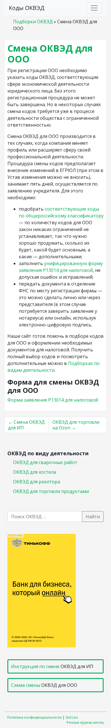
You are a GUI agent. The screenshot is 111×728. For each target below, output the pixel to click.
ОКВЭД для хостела (34, 472)
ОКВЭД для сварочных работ (45, 462)
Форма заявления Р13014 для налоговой (52, 400)
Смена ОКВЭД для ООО (49, 53)
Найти (93, 516)
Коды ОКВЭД (26, 8)
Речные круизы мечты (85, 722)
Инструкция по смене (35, 666)
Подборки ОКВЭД (33, 21)
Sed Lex (71, 717)
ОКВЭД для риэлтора (36, 482)
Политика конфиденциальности (34, 717)
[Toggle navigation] (94, 8)
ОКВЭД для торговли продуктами (51, 491)
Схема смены (25, 685)
